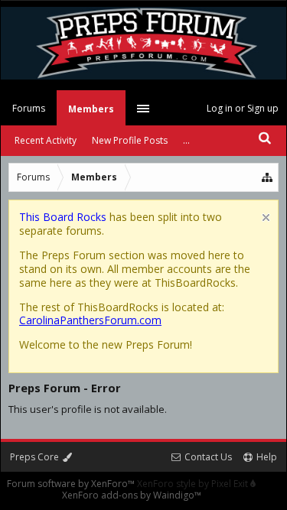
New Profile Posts (130, 140)
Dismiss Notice (266, 217)
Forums (28, 108)
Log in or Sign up (243, 108)
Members (91, 108)
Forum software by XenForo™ (72, 483)
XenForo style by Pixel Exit (193, 483)
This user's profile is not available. (87, 409)
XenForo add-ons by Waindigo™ (131, 495)
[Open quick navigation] (268, 177)
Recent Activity (46, 140)
